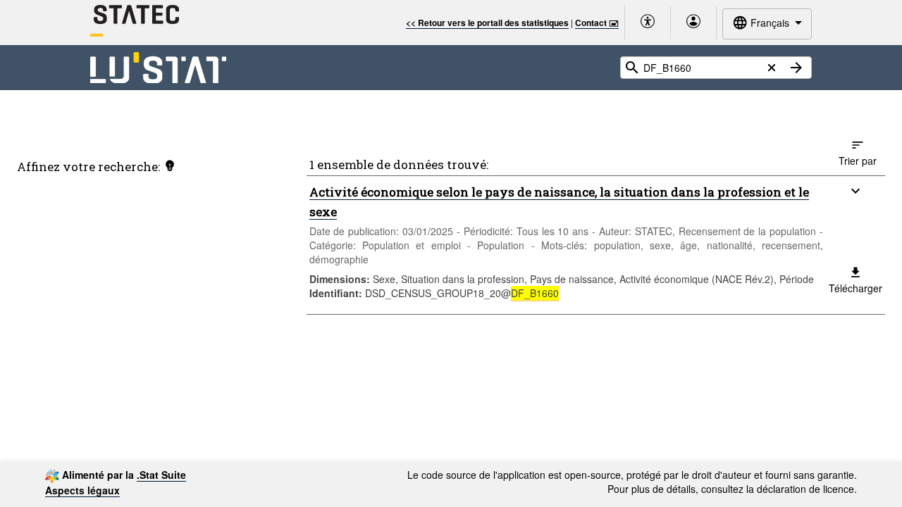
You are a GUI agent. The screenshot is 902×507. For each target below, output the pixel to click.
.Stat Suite (161, 475)
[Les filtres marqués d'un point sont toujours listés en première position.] (170, 165)
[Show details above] (855, 191)
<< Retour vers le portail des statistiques (487, 22)
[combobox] (767, 23)
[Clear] (771, 67)
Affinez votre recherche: (88, 166)
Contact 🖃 (597, 22)
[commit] (796, 67)
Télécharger (855, 288)
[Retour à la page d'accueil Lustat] (158, 68)
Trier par (858, 161)
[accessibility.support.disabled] (648, 22)
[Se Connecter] (693, 22)
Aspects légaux (82, 490)
